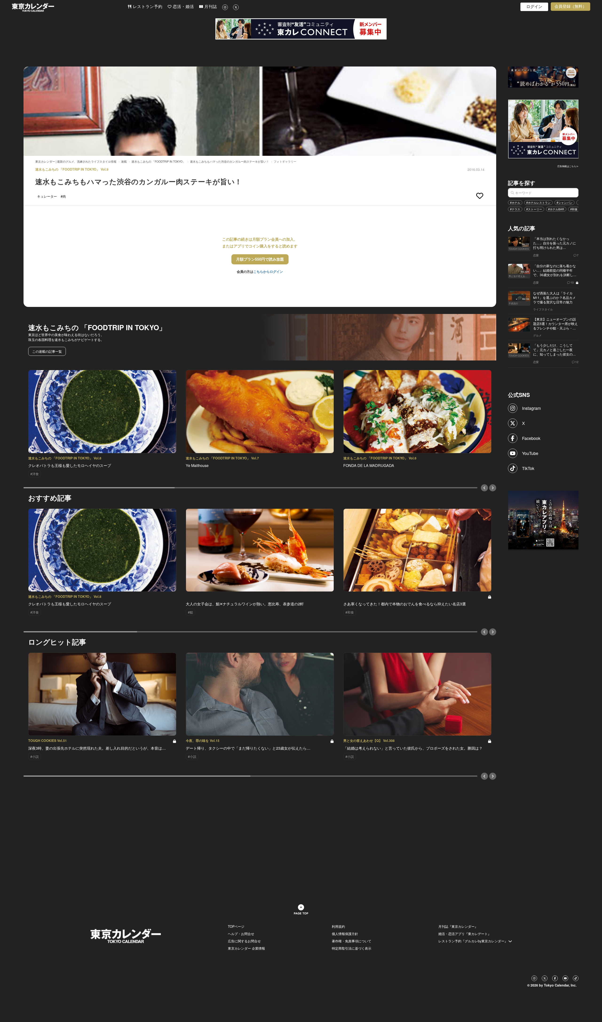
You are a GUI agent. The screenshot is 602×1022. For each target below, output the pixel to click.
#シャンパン (564, 202)
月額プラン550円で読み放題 (260, 259)
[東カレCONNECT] (301, 28)
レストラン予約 (146, 6)
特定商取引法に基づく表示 (351, 948)
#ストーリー (534, 209)
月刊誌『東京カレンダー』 (458, 926)
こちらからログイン (268, 271)
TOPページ (236, 926)
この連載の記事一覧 (47, 351)
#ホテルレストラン (538, 202)
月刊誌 (210, 6)
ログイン (534, 6)
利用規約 (338, 926)
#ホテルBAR (556, 209)
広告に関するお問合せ (244, 941)
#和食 (574, 209)
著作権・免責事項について (351, 941)
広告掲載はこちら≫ (567, 166)
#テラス (515, 209)
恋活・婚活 (182, 6)
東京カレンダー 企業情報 (246, 948)
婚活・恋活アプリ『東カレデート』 (464, 933)
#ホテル (515, 202)
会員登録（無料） (570, 6)
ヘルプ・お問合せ (241, 933)
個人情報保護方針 (345, 933)
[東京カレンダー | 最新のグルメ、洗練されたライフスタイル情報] (69, 7)
